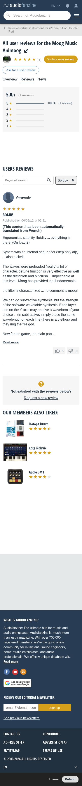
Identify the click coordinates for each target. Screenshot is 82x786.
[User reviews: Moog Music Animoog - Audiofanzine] (19, 5)
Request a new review (41, 398)
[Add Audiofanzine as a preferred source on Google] (17, 683)
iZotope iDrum (38, 424)
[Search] (8, 16)
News (42, 79)
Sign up (54, 707)
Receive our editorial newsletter (28, 697)
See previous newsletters (21, 718)
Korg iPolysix (37, 448)
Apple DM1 (36, 472)
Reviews (27, 79)
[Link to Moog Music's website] (25, 51)
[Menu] (76, 15)
